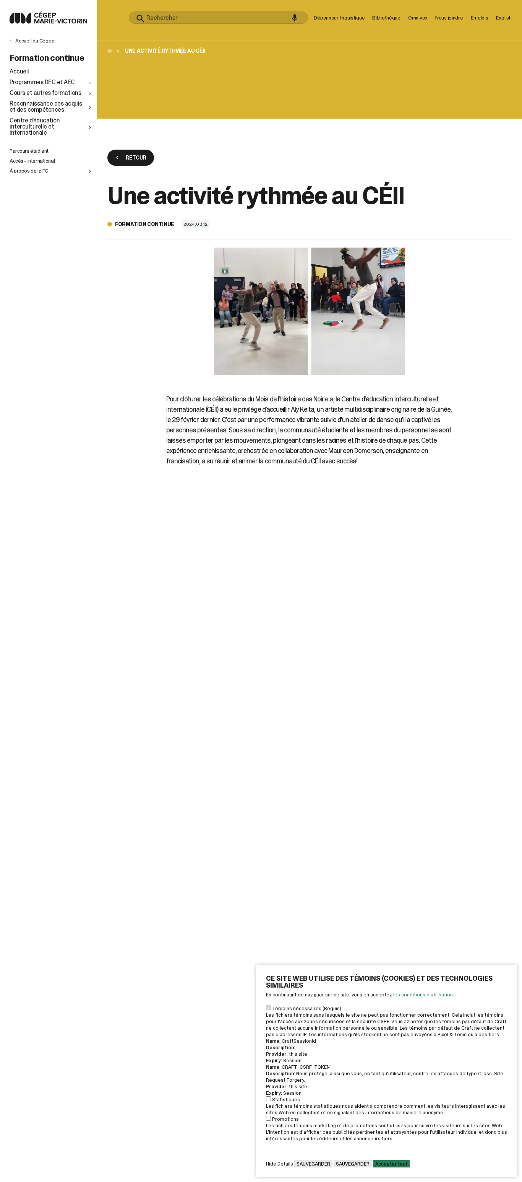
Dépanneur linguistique (339, 17)
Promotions (285, 1119)
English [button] (504, 17)
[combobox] (218, 17)
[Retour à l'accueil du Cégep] (111, 51)
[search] (218, 17)
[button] (51, 82)
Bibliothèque (386, 17)
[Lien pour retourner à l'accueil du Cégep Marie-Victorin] (48, 22)
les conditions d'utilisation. (423, 994)
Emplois (479, 17)
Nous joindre (449, 17)
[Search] (140, 18)
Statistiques (286, 1099)
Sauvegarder (313, 1164)
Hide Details (279, 1164)
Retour (136, 157)
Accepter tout (391, 1164)
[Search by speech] (294, 18)
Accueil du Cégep (35, 40)
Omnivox (418, 17)
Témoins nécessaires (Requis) (306, 1008)
